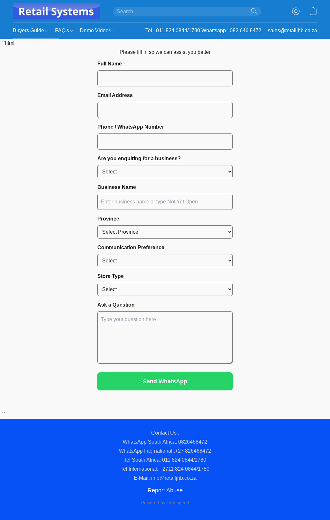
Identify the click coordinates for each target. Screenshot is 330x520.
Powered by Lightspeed (165, 502)
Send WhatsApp (165, 381)
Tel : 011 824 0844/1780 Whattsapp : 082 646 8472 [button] (203, 30)
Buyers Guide (29, 30)
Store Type (110, 276)
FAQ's (62, 30)
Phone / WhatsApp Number (130, 127)
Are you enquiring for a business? (139, 158)
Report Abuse (165, 490)
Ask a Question (116, 305)
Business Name (116, 187)
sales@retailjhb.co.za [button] (292, 30)
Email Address (115, 95)
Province (108, 218)
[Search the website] (254, 10)
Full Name (109, 63)
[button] (56, 11)
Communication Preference (130, 247)
